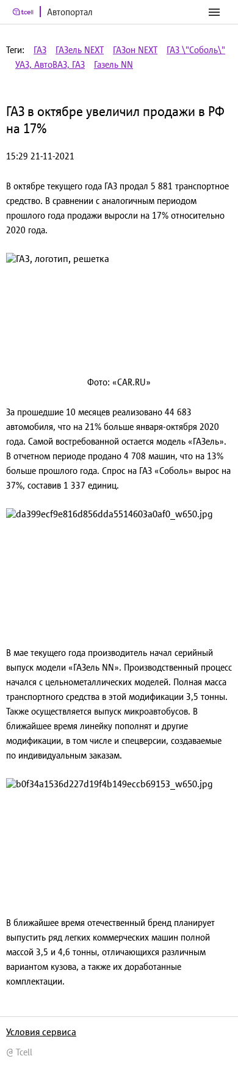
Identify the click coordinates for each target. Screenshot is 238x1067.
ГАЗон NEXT (135, 50)
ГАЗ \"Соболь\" (196, 50)
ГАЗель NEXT (80, 50)
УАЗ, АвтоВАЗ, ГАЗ (50, 64)
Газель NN (113, 64)
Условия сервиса (41, 1031)
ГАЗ (40, 50)
